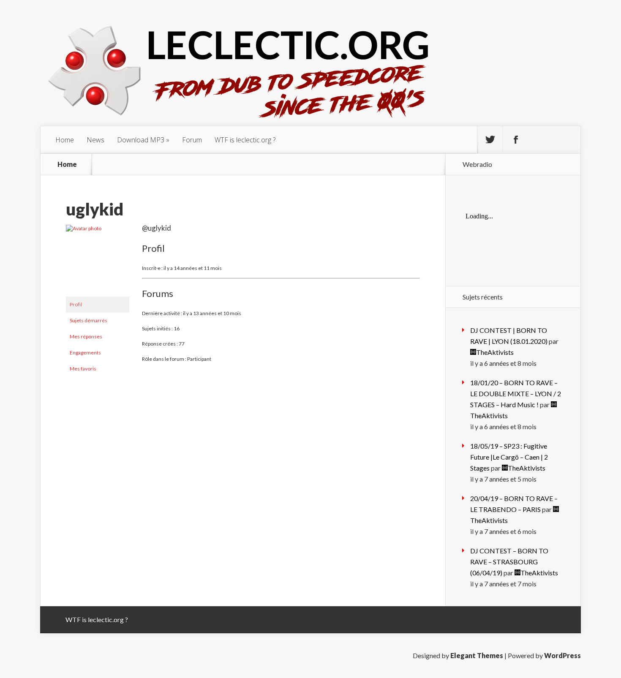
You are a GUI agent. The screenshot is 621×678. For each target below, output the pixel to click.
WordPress (562, 655)
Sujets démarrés (88, 320)
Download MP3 (140, 139)
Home (64, 139)
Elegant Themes (476, 655)
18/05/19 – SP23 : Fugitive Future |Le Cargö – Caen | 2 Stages (509, 457)
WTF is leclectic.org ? (245, 139)
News (95, 139)
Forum (192, 139)
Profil (76, 304)
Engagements (85, 352)
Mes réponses (86, 336)
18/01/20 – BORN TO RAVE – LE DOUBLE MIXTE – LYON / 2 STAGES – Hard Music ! (515, 393)
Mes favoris (83, 368)
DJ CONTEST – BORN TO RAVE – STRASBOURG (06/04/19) (509, 562)
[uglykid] (97, 228)
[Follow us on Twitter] (490, 139)
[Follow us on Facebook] (515, 139)
